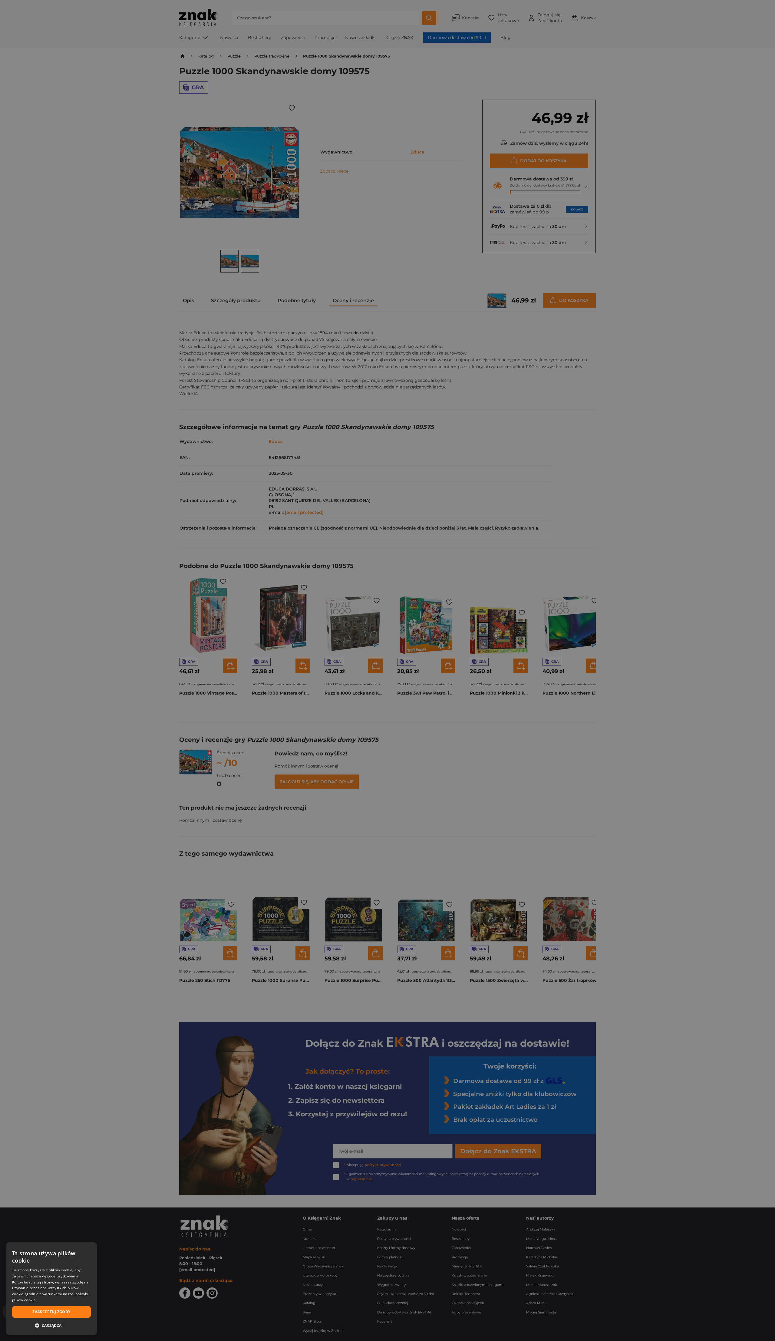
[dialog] (51, 1288)
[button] (51, 1325)
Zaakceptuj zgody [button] (51, 1311)
